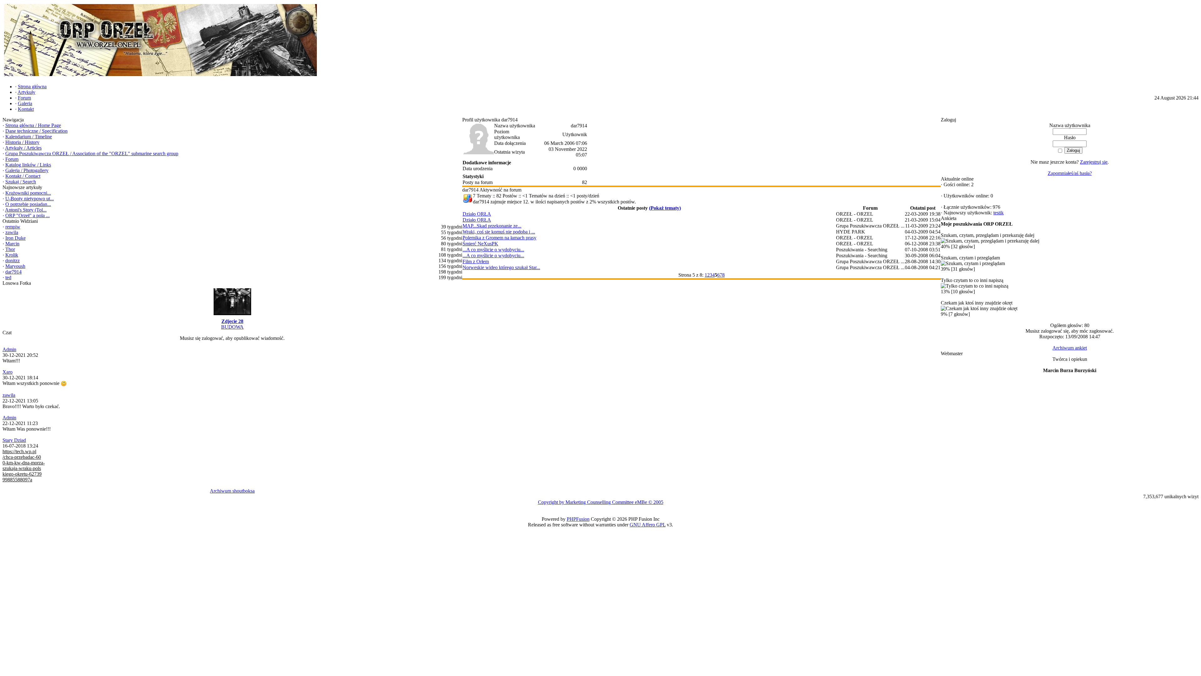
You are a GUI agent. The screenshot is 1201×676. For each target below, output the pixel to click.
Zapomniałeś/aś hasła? (1070, 173)
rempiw (12, 226)
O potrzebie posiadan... (28, 204)
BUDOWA (232, 327)
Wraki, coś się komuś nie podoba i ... (499, 231)
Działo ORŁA (477, 214)
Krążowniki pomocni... (28, 193)
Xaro (8, 372)
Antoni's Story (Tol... (26, 210)
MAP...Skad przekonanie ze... (492, 225)
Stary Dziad (14, 440)
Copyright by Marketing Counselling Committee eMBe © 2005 (600, 502)
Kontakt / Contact (22, 176)
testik (998, 212)
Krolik (11, 255)
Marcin (12, 243)
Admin (9, 349)
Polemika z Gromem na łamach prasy (499, 237)
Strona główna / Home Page (33, 125)
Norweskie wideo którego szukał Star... (501, 267)
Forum (11, 159)
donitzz (12, 260)
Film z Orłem (476, 261)
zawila (11, 232)
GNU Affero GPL (648, 524)
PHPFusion (578, 519)
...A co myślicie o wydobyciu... (493, 249)
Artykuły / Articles (23, 148)
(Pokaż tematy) (665, 208)
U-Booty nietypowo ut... (29, 198)
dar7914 (13, 271)
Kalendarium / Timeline (28, 136)
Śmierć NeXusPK (480, 243)
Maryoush (15, 266)
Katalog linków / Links (28, 164)
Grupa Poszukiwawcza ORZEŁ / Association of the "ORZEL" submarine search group (91, 153)
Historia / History (22, 142)
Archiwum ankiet (1069, 348)
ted (8, 277)
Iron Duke (15, 238)
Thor (10, 249)
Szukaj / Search (20, 181)
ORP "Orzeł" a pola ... (27, 215)
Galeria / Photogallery (26, 170)
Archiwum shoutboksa (232, 491)
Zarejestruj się (1093, 162)
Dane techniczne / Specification (36, 131)
